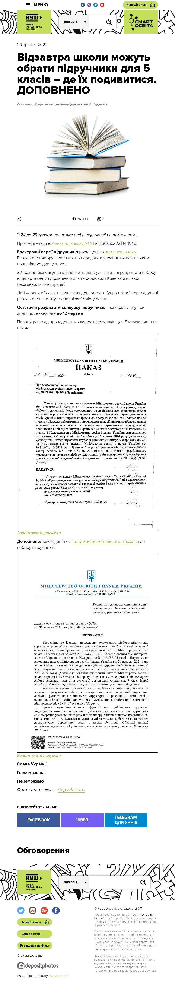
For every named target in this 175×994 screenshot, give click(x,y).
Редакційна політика (34, 945)
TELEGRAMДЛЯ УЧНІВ (126, 820)
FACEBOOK (38, 820)
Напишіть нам (136, 4)
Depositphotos (71, 789)
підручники (100, 104)
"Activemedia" (59, 976)
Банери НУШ (31, 934)
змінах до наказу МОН (72, 243)
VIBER (82, 820)
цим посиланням (120, 252)
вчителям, (26, 104)
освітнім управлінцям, (73, 104)
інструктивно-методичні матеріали (104, 541)
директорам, (45, 104)
